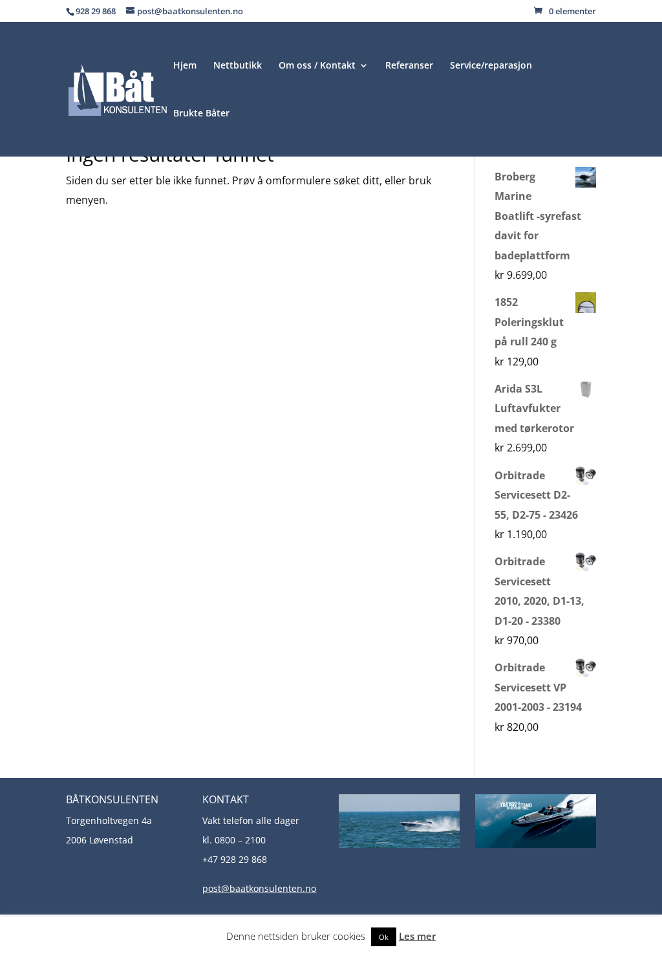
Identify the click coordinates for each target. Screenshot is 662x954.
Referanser (409, 66)
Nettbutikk (237, 66)
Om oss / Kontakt (317, 66)
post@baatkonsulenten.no (259, 888)
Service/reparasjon (491, 66)
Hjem (185, 66)
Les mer (417, 935)
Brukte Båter (201, 114)
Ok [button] (384, 937)
